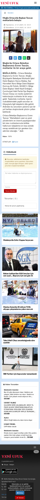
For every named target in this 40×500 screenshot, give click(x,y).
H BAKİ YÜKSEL (16, 424)
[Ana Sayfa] (12, 455)
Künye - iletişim (9, 463)
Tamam (21, 498)
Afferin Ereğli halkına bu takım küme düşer (24, 420)
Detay (21, 493)
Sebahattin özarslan (17, 390)
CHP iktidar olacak (16, 426)
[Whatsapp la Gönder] (24, 58)
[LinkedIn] (20, 58)
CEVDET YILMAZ (16, 403)
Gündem (11, 13)
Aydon (12, 418)
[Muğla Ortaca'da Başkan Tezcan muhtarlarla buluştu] (20, 41)
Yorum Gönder (10, 191)
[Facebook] (10, 58)
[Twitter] (15, 58)
